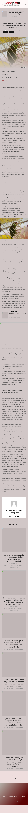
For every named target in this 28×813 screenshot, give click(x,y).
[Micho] (14, 625)
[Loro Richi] (14, 664)
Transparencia (22, 796)
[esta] (14, 582)
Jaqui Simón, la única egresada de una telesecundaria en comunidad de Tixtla (14, 722)
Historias (11, 32)
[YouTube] (15, 791)
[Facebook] (6, 791)
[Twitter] (9, 791)
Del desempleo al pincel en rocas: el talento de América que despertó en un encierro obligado (14, 601)
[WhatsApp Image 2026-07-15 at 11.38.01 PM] (4, 14)
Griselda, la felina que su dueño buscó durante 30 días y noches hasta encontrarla (14, 644)
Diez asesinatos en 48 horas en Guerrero (17, 314)
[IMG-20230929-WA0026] (5, 315)
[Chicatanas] (14, 742)
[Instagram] (12, 791)
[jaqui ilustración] (14, 703)
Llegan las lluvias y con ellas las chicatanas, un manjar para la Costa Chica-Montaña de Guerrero (14, 762)
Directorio (5, 796)
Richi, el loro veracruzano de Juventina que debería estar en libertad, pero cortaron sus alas (14, 683)
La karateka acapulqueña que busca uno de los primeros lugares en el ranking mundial (16, 12)
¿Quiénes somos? (13, 796)
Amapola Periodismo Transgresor (14, 30)
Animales (6, 32)
